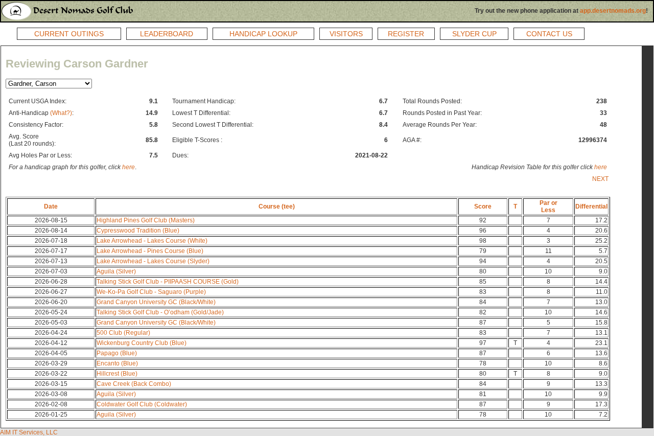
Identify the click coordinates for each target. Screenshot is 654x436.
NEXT (600, 178)
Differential (591, 206)
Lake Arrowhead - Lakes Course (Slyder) (153, 261)
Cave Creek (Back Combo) (134, 383)
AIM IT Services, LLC (29, 432)
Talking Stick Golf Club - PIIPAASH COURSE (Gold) (168, 281)
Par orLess (548, 206)
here (128, 167)
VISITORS (346, 34)
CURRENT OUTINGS (69, 34)
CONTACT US (549, 34)
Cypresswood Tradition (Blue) (138, 230)
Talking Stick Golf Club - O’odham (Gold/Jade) (160, 312)
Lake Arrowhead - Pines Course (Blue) (150, 251)
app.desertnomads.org (613, 10)
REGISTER (406, 34)
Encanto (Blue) (117, 363)
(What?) (61, 113)
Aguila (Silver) (116, 271)
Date (51, 206)
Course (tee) (277, 206)
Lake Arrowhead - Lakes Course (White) (152, 240)
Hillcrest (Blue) (117, 373)
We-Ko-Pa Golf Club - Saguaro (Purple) (151, 291)
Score (483, 206)
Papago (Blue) (117, 353)
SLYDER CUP (474, 34)
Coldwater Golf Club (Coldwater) (142, 404)
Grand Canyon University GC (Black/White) (156, 302)
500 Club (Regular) (123, 332)
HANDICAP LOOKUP (263, 34)
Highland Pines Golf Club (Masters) (146, 220)
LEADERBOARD (166, 34)
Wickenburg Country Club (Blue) (141, 343)
